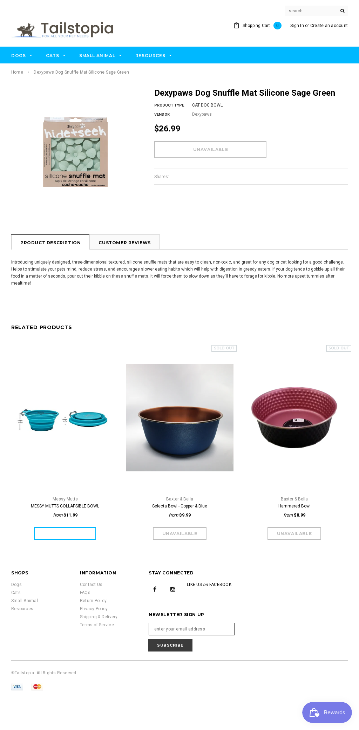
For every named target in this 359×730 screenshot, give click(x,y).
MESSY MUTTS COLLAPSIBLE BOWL (65, 506)
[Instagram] (173, 588)
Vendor (162, 114)
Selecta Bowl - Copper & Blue (179, 506)
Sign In (297, 25)
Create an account (329, 25)
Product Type (169, 105)
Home (17, 72)
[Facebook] (155, 588)
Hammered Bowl (294, 506)
